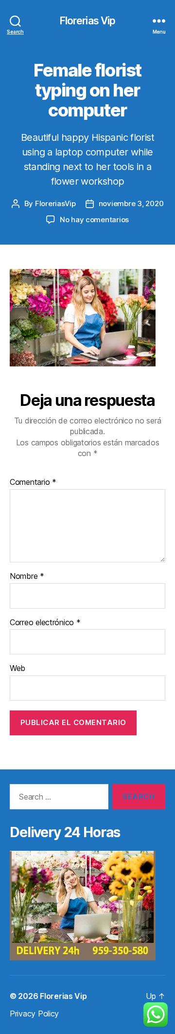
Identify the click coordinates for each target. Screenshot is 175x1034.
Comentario (33, 482)
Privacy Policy (34, 1013)
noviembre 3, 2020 (131, 203)
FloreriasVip (55, 203)
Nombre (27, 576)
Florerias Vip (88, 21)
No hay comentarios (94, 219)
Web (17, 668)
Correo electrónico (45, 622)
